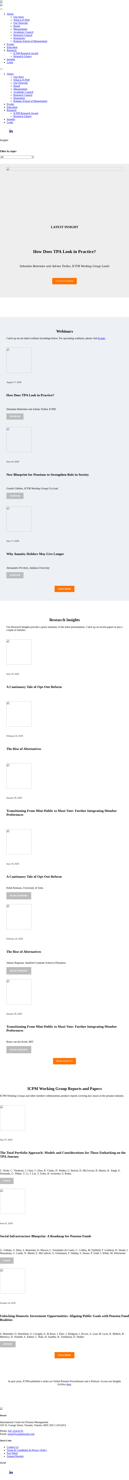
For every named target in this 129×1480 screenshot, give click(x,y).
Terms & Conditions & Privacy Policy (27, 1450)
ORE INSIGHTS (64, 1061)
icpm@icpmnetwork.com (21, 1434)
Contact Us (13, 1447)
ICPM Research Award (25, 53)
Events (10, 44)
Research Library (22, 56)
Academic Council (23, 32)
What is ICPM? (21, 20)
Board (16, 26)
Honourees (19, 38)
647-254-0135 (15, 1430)
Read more (20, 896)
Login (10, 62)
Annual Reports (15, 1456)
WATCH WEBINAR (64, 281)
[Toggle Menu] (1, 9)
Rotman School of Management (30, 41)
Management (20, 29)
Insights (11, 59)
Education (12, 47)
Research (11, 50)
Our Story (18, 16)
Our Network (20, 23)
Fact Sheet (12, 1453)
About (10, 13)
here (69, 1384)
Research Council (22, 35)
